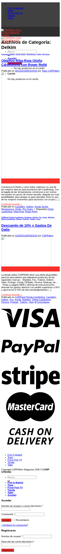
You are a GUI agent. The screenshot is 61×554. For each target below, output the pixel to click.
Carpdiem (5, 54)
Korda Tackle (21, 54)
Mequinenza (31, 54)
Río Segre (46, 54)
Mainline (51, 217)
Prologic (26, 219)
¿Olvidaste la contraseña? (14, 525)
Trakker (33, 219)
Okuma (19, 219)
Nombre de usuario (11, 536)
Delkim (12, 54)
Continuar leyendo (12, 204)
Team (10, 11)
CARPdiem (47, 235)
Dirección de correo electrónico (18, 541)
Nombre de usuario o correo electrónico (22, 506)
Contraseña (8, 514)
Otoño (39, 54)
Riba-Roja (19, 211)
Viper (38, 219)
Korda (45, 217)
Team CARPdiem (51, 71)
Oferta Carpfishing (8, 219)
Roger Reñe (31, 211)
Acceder (6, 520)
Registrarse (8, 550)
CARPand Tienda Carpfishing (12, 217)
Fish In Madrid (15, 8)
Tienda (11, 15)
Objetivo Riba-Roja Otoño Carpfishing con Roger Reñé (24, 63)
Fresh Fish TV (15, 13)
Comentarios (42, 302)
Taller (10, 18)
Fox (40, 217)
